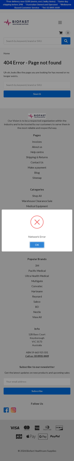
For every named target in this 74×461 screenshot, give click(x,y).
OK (37, 244)
